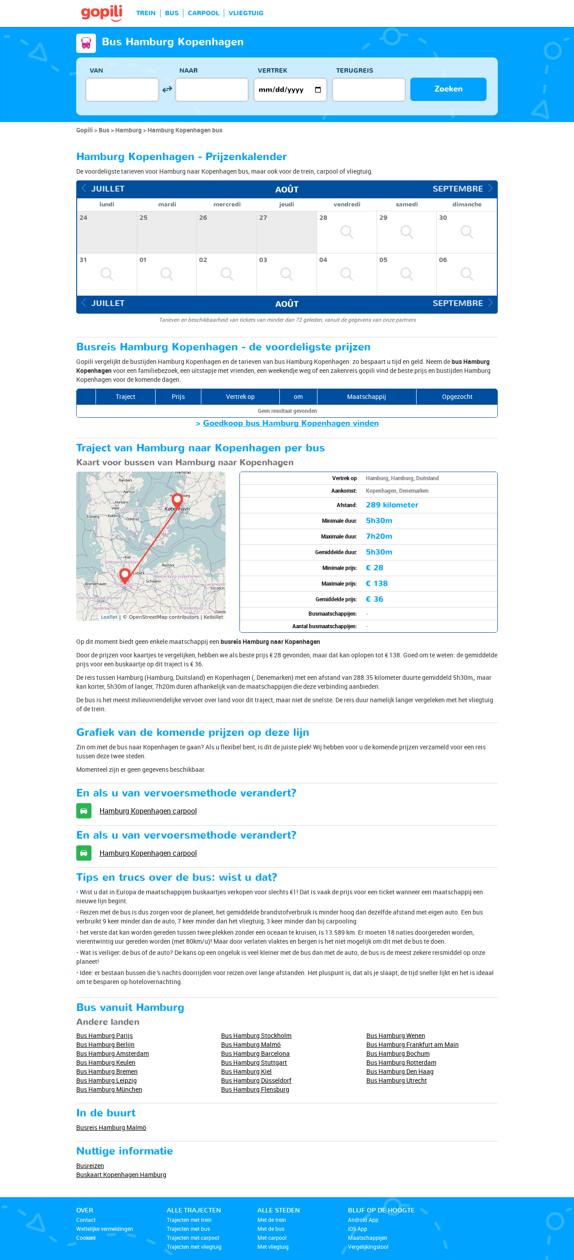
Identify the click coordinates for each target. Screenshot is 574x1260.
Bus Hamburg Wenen (395, 1035)
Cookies (86, 1237)
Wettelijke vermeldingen (104, 1228)
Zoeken (449, 89)
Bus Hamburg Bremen (107, 1071)
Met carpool (272, 1237)
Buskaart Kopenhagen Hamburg (121, 1174)
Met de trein (271, 1219)
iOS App (357, 1228)
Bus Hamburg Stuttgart (254, 1062)
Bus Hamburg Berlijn (105, 1044)
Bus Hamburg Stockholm (256, 1035)
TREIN (146, 13)
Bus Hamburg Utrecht (396, 1080)
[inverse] (167, 89)
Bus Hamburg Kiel (246, 1071)
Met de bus (270, 1228)
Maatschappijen (367, 1237)
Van (96, 70)
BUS (171, 13)
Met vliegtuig (273, 1246)
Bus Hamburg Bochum (398, 1053)
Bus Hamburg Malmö (251, 1044)
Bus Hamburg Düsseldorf (256, 1080)
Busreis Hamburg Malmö (111, 1127)
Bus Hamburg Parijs (104, 1035)
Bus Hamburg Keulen (105, 1062)
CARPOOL (203, 13)
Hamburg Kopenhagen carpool (148, 811)
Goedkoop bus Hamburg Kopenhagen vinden (291, 423)
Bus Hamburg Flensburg (255, 1089)
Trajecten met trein (189, 1219)
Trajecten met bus (188, 1228)
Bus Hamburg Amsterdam (112, 1053)
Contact (86, 1219)
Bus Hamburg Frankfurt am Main (412, 1044)
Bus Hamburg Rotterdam (401, 1062)
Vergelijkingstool (368, 1246)
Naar (188, 70)
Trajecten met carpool (193, 1237)
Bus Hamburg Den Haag (400, 1071)
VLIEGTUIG (246, 13)
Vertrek (272, 70)
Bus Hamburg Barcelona (255, 1053)
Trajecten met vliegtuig (194, 1246)
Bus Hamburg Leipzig (106, 1080)
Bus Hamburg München (109, 1089)
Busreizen (90, 1165)
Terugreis (354, 70)
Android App (363, 1219)
